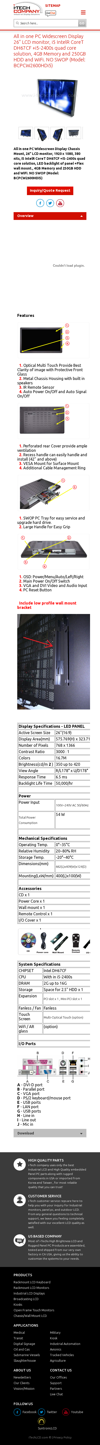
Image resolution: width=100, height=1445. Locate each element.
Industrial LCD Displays (29, 1293)
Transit (18, 1338)
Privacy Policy (62, 1437)
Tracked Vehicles (62, 1355)
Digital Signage (24, 1343)
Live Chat (56, 1394)
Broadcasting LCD (26, 1299)
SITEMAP (52, 6)
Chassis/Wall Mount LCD (30, 1315)
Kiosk (53, 1338)
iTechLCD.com (38, 1437)
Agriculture (58, 1360)
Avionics (55, 1349)
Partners (56, 1388)
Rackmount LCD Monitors (31, 1287)
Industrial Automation (65, 1343)
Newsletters (22, 1377)
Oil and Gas (22, 1349)
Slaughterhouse (25, 1360)
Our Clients (21, 1383)
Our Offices (58, 1377)
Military (55, 1332)
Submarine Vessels (27, 1355)
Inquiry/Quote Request (50, 190)
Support (56, 1383)
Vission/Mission (24, 1388)
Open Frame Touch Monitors (34, 1310)
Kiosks (18, 1304)
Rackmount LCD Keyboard (32, 1282)
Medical (19, 1332)
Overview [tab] (25, 216)
